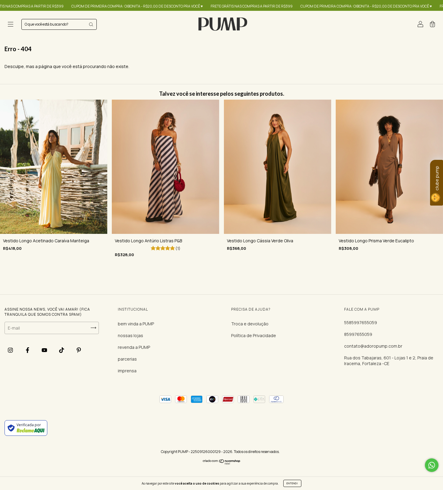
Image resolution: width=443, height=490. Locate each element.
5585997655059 (360, 322)
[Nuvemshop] (221, 463)
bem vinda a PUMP (136, 324)
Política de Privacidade (253, 335)
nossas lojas (130, 335)
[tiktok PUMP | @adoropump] (62, 350)
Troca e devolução (250, 324)
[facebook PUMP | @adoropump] (28, 350)
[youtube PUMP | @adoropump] (45, 350)
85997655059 (358, 334)
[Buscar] (91, 24)
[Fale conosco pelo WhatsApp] (431, 465)
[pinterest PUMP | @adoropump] (79, 350)
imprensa (127, 371)
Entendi (292, 483)
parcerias (127, 359)
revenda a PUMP (134, 347)
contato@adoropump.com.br (373, 346)
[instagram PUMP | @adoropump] (11, 350)
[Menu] (11, 25)
